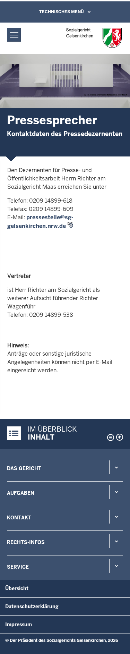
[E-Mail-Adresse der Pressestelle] (8, 262)
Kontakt (19, 518)
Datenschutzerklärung (32, 606)
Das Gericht (24, 468)
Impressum (18, 624)
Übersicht (16, 588)
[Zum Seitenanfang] (119, 437)
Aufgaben (20, 493)
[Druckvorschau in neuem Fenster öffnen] (109, 437)
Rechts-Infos (26, 542)
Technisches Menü (61, 12)
